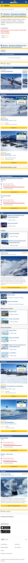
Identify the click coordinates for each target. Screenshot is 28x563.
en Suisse (14, 120)
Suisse (2, 197)
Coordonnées (4, 544)
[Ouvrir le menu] (2, 2)
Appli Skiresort (5, 524)
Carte (3, 50)
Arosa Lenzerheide (6, 195)
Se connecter (18, 547)
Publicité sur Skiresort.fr (7, 553)
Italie (2, 181)
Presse (2, 550)
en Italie (13, 388)
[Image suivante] (26, 80)
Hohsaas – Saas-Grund (7, 454)
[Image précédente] (2, 80)
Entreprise (17, 544)
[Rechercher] (26, 2)
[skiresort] (14, 2)
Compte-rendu (14, 192)
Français (6, 539)
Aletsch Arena (4, 438)
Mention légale (4, 547)
